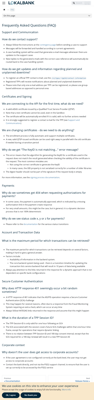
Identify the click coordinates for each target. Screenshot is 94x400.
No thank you (30, 395)
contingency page (48, 44)
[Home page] (4, 10)
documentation (30, 224)
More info (66, 389)
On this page (9, 15)
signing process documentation (44, 177)
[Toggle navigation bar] (4, 3)
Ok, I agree (11, 395)
